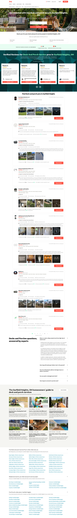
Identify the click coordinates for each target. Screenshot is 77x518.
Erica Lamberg (32, 409)
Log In (60, 1)
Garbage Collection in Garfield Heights (36, 508)
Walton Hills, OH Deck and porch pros (36, 458)
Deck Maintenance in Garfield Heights (16, 483)
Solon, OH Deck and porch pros (55, 470)
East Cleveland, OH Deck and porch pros (36, 472)
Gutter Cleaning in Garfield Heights (55, 512)
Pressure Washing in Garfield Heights (56, 499)
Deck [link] (22, 6)
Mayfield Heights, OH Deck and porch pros (57, 462)
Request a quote (10, 81)
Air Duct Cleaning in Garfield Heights (56, 514)
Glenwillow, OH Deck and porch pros (56, 472)
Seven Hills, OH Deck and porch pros (16, 468)
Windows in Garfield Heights (34, 514)
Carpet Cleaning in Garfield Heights (55, 506)
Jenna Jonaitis (12, 431)
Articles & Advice (28, 4)
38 (44, 333)
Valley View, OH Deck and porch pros (16, 462)
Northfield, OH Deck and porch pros (55, 466)
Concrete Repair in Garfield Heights (15, 514)
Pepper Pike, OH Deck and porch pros (36, 468)
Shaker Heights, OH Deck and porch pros (16, 458)
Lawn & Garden (19, 4)
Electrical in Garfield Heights (14, 501)
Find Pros (38, 26)
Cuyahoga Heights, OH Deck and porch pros (17, 470)
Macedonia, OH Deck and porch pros (56, 468)
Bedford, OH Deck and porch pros (35, 455)
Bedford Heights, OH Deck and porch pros (37, 457)
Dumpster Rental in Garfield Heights (56, 510)
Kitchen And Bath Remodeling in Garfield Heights (18, 505)
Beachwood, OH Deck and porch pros (36, 462)
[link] (4, 79)
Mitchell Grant (12, 409)
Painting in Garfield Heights (34, 485)
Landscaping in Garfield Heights (15, 512)
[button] (22, 111)
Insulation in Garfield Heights (54, 508)
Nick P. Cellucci (52, 431)
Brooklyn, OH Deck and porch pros (55, 457)
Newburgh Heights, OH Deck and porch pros (17, 472)
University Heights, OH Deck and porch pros (37, 466)
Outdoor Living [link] (18, 6)
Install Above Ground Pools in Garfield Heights (58, 487)
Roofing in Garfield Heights (14, 497)
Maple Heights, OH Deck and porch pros (16, 455)
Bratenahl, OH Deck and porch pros (55, 458)
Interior (10, 4)
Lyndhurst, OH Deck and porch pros (55, 464)
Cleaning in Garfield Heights (54, 497)
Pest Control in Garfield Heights (35, 499)
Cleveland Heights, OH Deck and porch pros (37, 470)
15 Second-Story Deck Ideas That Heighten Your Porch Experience (56, 412)
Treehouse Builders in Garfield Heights (56, 485)
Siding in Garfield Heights (13, 508)
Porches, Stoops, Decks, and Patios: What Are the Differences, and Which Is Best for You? (38, 435)
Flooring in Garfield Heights (34, 503)
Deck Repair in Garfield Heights (15, 482)
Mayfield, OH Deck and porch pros (55, 460)
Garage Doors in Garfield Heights (35, 506)
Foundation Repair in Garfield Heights (36, 497)
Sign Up (65, 1)
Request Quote (59, 118)
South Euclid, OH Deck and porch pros (56, 455)
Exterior (14, 4)
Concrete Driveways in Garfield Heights (56, 503)
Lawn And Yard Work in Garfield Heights (16, 510)
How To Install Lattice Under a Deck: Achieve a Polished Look (17, 434)
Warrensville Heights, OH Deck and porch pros (37, 460)
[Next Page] (47, 333)
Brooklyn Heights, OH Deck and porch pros (17, 466)
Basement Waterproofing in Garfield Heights (57, 501)
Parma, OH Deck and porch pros (15, 460)
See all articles (63, 390)
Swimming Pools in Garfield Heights (55, 505)
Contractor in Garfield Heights (54, 482)
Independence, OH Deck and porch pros (16, 464)
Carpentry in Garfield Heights (14, 487)
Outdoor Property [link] (12, 6)
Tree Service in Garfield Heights (15, 503)
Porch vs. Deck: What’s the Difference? (38, 411)
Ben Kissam (31, 431)
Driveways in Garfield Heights (34, 512)
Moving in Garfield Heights (34, 501)
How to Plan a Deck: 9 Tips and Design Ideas (57, 434)
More (23, 4)
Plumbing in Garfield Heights (14, 499)
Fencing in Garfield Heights (14, 506)
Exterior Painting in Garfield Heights (35, 510)
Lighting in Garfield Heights (34, 487)
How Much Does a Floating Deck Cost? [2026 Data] (17, 412)
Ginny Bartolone (52, 409)
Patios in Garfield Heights (14, 485)
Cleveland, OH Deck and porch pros (15, 457)
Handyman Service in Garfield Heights (36, 505)
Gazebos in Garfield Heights (54, 483)
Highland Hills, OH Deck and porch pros (36, 464)
